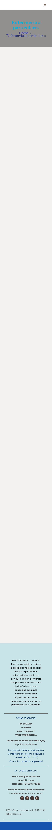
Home (23, 33)
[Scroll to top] (45, 825)
